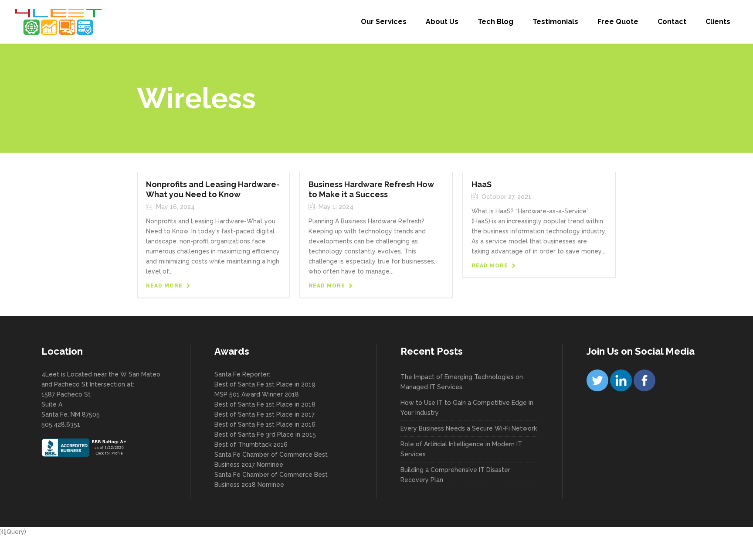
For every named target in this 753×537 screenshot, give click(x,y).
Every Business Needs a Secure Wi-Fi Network (468, 428)
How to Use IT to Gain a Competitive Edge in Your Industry (466, 407)
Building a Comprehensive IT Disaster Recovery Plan (455, 474)
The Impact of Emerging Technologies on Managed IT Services (461, 381)
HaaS (481, 184)
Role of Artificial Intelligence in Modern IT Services (461, 449)
